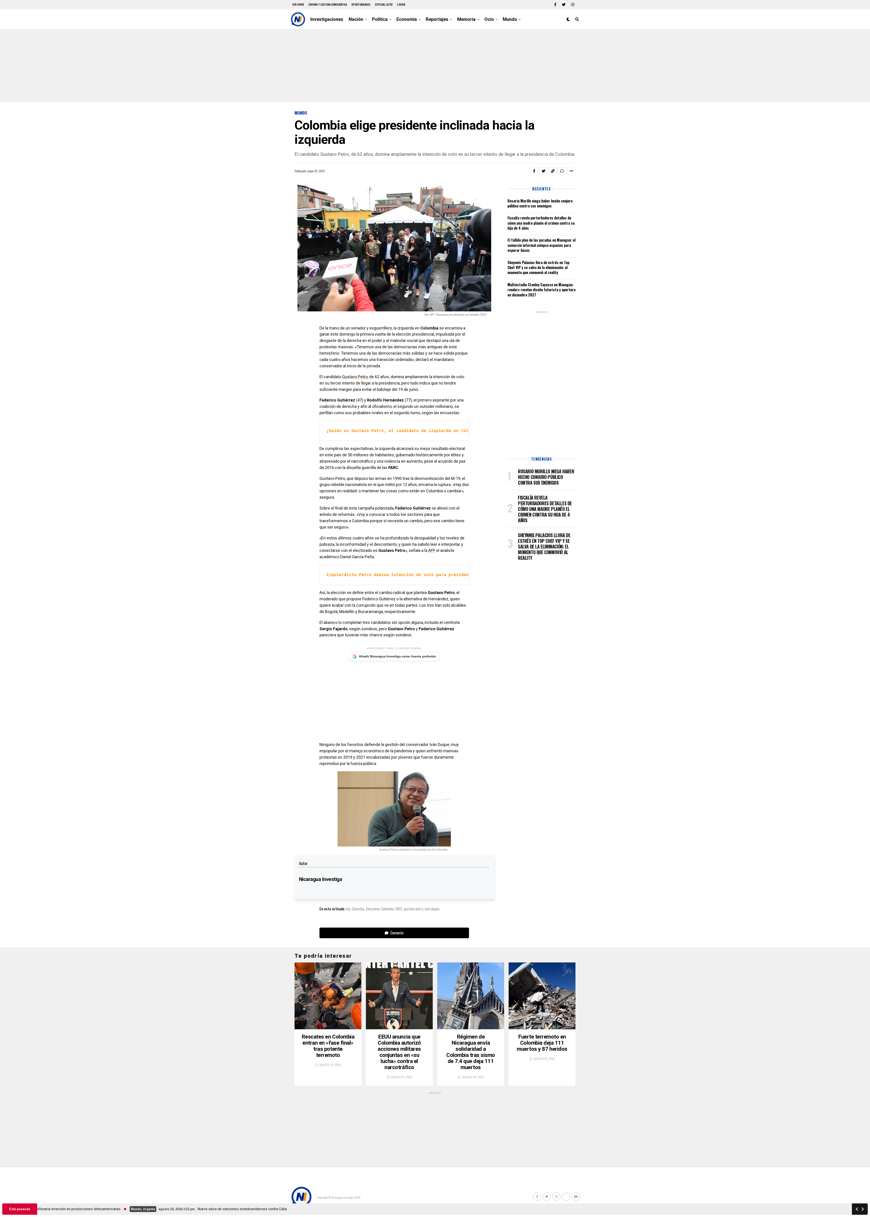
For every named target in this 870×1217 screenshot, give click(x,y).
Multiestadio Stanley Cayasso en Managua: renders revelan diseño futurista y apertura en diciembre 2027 (541, 290)
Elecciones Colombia (380, 909)
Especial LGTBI (383, 4)
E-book (401, 4)
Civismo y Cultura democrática (327, 4)
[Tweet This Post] (543, 171)
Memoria (466, 19)
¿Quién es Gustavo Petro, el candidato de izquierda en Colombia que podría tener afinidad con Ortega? (451, 430)
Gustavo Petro (355, 376)
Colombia (358, 909)
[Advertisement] (435, 65)
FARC (398, 909)
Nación (356, 19)
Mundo (510, 19)
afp (348, 909)
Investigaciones (326, 19)
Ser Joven (298, 4)
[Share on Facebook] (534, 171)
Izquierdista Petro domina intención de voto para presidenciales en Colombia (419, 574)
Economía (406, 19)
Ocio (489, 19)
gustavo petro (413, 909)
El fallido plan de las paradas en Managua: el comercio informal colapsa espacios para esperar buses (541, 245)
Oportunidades (360, 4)
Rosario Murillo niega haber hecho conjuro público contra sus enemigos (540, 203)
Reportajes (437, 19)
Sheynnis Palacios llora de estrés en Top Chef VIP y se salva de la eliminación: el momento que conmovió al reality (538, 267)
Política (380, 19)
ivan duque (432, 909)
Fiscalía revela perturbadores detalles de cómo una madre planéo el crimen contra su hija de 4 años (541, 223)
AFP (431, 550)
